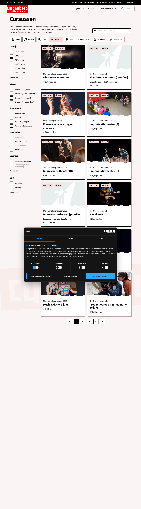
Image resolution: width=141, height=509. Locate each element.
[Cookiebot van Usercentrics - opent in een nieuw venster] (106, 231)
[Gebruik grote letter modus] (8, 2)
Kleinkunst (96, 214)
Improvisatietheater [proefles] (62, 214)
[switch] (59, 267)
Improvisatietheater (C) (104, 171)
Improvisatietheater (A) (104, 124)
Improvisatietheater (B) (58, 171)
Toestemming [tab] (39, 238)
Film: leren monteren (56, 77)
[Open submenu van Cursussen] (97, 9)
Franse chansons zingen (58, 124)
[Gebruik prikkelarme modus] (11, 2)
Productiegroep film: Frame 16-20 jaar (109, 306)
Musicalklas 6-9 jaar (55, 304)
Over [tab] (101, 238)
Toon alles (14, 77)
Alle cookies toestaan (100, 276)
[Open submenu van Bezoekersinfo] (114, 9)
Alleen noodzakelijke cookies (40, 276)
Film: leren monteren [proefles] (109, 77)
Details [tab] (70, 238)
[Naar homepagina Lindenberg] (22, 8)
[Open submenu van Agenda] (83, 9)
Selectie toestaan (70, 276)
